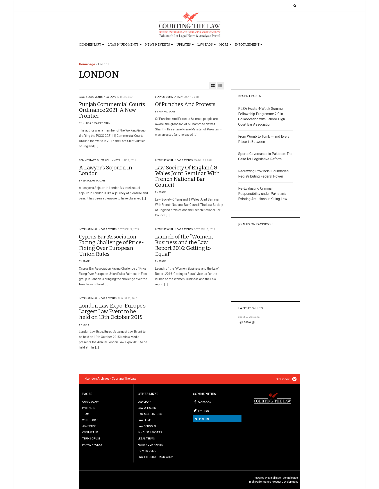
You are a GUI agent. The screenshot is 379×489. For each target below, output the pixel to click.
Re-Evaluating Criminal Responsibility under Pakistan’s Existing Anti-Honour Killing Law (262, 193)
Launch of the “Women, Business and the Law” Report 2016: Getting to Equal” (184, 245)
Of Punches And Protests (185, 104)
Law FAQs (205, 44)
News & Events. (184, 160)
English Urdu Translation (155, 457)
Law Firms (144, 420)
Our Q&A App (90, 401)
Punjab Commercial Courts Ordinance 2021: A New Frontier (112, 110)
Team (85, 414)
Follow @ (248, 322)
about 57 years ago (249, 317)
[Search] (295, 5)
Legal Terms (146, 438)
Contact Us (90, 432)
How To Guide (147, 450)
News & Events (157, 44)
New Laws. (110, 97)
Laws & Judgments (123, 44)
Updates (184, 44)
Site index (283, 379)
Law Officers (147, 407)
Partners (88, 407)
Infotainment (247, 44)
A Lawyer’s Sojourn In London (105, 170)
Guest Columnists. (108, 160)
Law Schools (147, 426)
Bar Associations (150, 414)
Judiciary (144, 401)
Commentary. (174, 97)
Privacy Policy (92, 444)
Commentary (90, 44)
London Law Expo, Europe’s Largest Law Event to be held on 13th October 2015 (112, 311)
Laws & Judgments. (91, 97)
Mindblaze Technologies (283, 477)
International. (164, 160)
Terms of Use (91, 438)
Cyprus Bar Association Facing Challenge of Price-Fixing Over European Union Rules (111, 245)
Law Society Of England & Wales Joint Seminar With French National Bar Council (187, 176)
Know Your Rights (150, 444)
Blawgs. (160, 97)
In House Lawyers (150, 432)
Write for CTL (91, 420)
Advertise (89, 426)
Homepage (87, 64)
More (224, 44)
